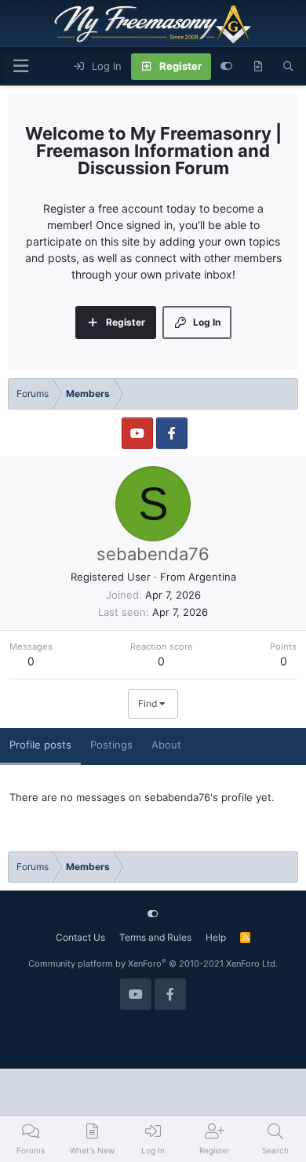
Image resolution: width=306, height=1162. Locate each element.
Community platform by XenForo (153, 963)
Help (216, 937)
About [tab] (166, 744)
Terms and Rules (155, 937)
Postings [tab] (111, 744)
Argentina (212, 576)
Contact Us (80, 937)
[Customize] (226, 66)
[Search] (288, 66)
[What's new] (258, 66)
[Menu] (20, 66)
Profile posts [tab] (40, 744)
